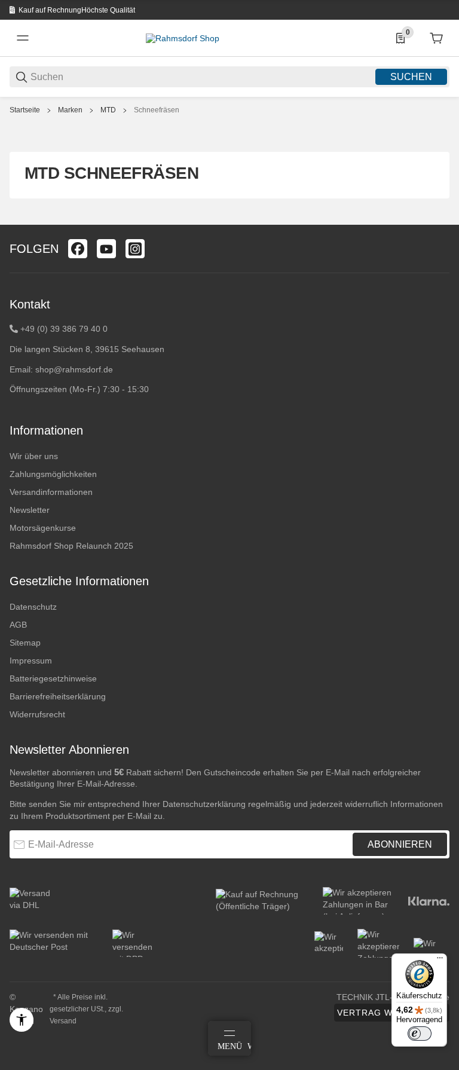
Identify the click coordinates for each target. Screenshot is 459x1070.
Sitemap (25, 642)
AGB (18, 624)
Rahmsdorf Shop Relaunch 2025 (71, 546)
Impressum (31, 660)
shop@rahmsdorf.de (74, 369)
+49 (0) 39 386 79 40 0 (64, 329)
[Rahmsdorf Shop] (182, 37)
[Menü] (440, 960)
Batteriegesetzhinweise (53, 678)
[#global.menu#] (23, 38)
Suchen (411, 77)
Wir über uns (34, 456)
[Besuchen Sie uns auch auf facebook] (77, 248)
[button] (439, 220)
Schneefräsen (156, 110)
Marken (70, 110)
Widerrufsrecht (37, 714)
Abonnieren (400, 844)
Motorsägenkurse (43, 528)
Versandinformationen (51, 492)
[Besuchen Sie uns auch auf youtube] (106, 248)
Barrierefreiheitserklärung (58, 696)
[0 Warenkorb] (436, 38)
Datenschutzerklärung (204, 804)
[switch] (420, 1033)
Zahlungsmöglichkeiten (53, 474)
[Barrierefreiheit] (21, 1020)
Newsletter (30, 510)
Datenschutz (33, 607)
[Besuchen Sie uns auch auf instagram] (135, 248)
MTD (108, 110)
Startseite (25, 110)
